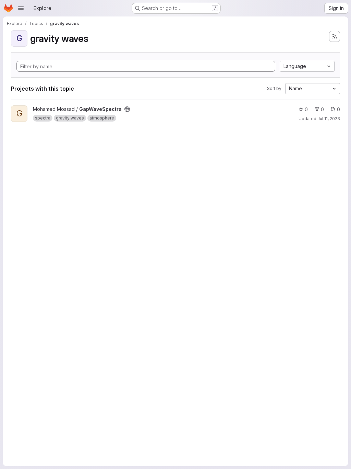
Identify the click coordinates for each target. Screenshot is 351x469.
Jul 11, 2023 (328, 118)
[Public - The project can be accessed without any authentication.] (127, 109)
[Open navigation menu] (20, 8)
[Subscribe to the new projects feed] (334, 36)
